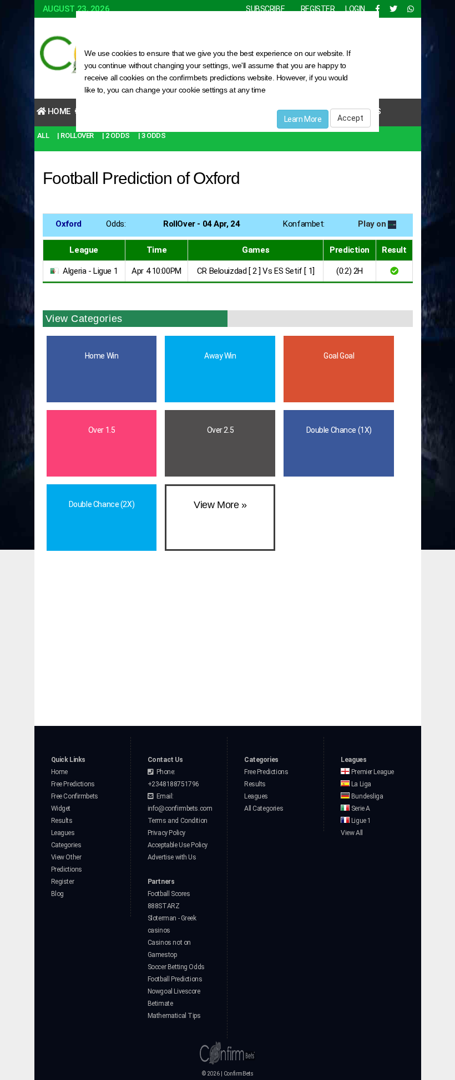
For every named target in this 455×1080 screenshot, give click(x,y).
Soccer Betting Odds (176, 967)
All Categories (263, 808)
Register (62, 882)
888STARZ (164, 906)
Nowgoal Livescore (174, 991)
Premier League (372, 772)
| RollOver (75, 135)
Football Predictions (175, 979)
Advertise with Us (172, 857)
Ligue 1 (360, 821)
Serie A (360, 808)
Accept (350, 118)
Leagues (63, 833)
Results (62, 821)
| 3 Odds (152, 135)
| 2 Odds (116, 135)
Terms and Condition (178, 821)
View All (352, 833)
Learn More (303, 119)
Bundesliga (366, 796)
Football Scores (169, 894)
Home (58, 111)
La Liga (360, 784)
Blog (57, 894)
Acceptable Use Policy (178, 845)
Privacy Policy (166, 833)
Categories (66, 845)
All (43, 135)
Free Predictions (73, 784)
